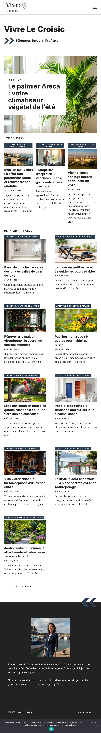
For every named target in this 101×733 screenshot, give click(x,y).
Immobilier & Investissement (18, 145)
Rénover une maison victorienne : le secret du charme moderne (23, 341)
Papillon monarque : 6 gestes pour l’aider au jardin (71, 341)
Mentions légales (85, 712)
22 (16, 586)
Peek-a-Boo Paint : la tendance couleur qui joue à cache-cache (74, 410)
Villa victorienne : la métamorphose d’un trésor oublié (24, 483)
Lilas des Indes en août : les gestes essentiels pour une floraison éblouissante (25, 410)
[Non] (97, 726)
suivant (25, 586)
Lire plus (27, 211)
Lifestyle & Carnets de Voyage (50, 145)
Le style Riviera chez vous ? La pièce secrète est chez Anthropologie (75, 483)
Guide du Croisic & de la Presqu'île (75, 237)
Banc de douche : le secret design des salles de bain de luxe (24, 271)
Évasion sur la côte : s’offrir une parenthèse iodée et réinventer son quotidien (18, 178)
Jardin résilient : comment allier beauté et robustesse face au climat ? (24, 552)
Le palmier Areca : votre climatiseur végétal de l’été (34, 96)
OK (51, 729)
